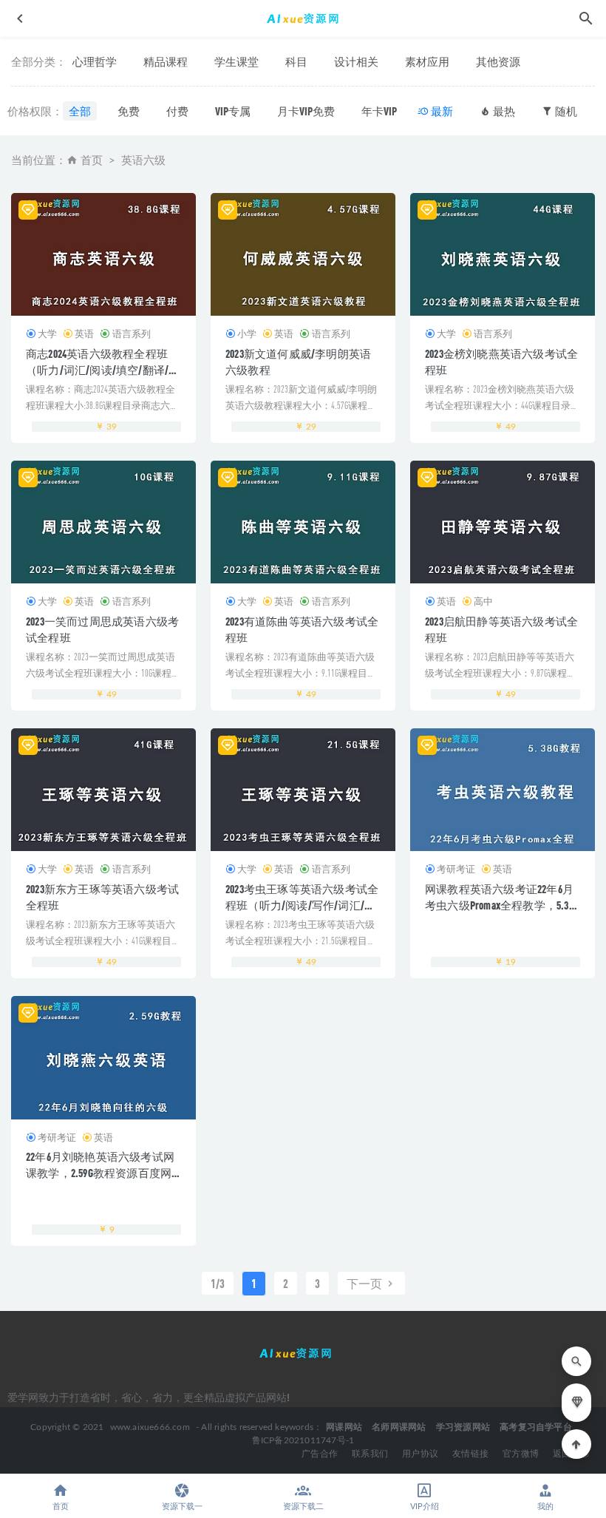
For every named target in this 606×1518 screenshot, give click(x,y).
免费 (129, 111)
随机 (565, 111)
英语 (84, 333)
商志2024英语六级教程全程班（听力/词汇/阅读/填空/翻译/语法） (103, 370)
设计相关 (356, 61)
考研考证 (456, 869)
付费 (177, 111)
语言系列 (131, 333)
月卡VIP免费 (306, 111)
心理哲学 (94, 61)
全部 (80, 111)
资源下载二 (303, 1506)
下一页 (365, 1283)
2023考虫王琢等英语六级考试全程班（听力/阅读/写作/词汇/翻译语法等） (301, 905)
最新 (441, 111)
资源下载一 (182, 1506)
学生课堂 (236, 61)
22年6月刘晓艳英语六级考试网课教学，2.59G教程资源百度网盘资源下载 (100, 1173)
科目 (296, 61)
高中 (483, 601)
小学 (246, 333)
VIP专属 (233, 111)
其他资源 (498, 61)
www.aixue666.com (150, 1427)
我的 (545, 1506)
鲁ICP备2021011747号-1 (303, 1440)
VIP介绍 (424, 1506)
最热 (503, 111)
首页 (92, 160)
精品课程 (165, 61)
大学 (47, 333)
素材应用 (427, 61)
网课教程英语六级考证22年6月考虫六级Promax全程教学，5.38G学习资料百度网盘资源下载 (502, 905)
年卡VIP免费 (390, 111)
